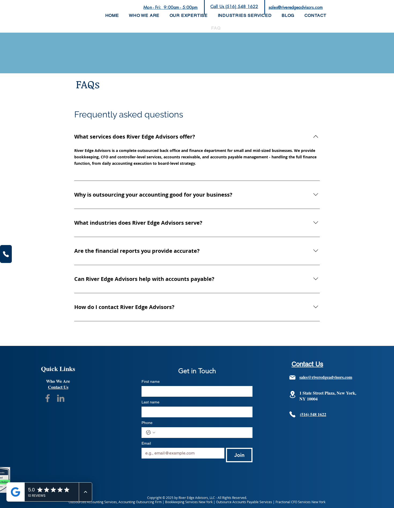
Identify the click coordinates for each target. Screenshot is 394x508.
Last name (150, 402)
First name (151, 381)
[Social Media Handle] (60, 398)
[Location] (292, 394)
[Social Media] (47, 398)
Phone (147, 423)
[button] (189, 15)
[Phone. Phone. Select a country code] (150, 432)
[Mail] (292, 377)
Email (146, 443)
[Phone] (6, 254)
